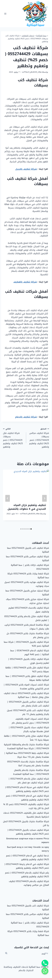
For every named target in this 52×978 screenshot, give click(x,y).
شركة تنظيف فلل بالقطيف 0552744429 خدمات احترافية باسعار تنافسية (26, 815)
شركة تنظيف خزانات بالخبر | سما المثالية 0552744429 (30, 567)
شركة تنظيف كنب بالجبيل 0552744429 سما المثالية (28, 550)
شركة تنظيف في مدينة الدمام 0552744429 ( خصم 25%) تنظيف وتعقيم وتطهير (27, 789)
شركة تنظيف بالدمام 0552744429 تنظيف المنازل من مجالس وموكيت (29, 883)
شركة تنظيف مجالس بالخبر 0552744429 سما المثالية (27, 558)
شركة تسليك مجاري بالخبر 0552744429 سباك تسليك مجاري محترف (27, 601)
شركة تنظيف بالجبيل (26, 169)
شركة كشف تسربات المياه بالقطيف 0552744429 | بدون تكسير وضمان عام (30, 721)
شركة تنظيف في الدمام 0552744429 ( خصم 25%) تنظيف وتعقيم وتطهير (27, 798)
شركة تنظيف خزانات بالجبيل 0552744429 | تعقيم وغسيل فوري (28, 661)
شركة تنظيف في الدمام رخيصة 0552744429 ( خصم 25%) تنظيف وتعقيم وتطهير (27, 866)
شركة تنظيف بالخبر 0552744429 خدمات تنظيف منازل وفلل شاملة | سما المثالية (26, 695)
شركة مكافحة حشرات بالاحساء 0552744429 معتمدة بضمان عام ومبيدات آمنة (28, 763)
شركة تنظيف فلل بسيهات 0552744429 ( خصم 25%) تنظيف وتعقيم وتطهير (13, 438)
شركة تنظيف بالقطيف (25, 282)
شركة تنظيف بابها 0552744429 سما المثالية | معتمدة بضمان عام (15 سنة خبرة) (26, 755)
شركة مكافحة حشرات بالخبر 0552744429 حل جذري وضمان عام (28, 635)
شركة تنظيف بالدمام (26, 417)
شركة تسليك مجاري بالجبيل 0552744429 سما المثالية (27, 593)
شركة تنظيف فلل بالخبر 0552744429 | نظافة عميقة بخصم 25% (27, 669)
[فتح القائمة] (5, 14)
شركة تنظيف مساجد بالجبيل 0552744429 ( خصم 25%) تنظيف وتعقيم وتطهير (28, 832)
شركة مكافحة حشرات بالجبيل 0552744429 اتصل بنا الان (26, 823)
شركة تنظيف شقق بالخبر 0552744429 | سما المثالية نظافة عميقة (27, 678)
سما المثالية (41, 35)
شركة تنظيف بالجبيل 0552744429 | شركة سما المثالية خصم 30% (26, 644)
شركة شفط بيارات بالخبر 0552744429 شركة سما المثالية (28, 575)
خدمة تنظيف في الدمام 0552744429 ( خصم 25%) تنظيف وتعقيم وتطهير (27, 857)
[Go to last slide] (44, 498)
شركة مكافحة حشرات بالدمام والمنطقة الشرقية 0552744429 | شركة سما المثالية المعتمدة (26, 746)
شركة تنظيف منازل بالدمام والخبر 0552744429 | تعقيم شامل (26, 618)
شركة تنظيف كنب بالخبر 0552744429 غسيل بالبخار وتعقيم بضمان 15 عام (28, 712)
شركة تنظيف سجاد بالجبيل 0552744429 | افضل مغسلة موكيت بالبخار (29, 729)
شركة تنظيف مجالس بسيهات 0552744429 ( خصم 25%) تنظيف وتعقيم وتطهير (39, 438)
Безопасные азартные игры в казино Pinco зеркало (27, 840)
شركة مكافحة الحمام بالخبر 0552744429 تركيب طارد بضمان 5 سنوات (26, 627)
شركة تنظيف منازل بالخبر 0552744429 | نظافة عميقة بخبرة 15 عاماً (26, 738)
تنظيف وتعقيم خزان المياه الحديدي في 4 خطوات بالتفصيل (27, 507)
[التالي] (7, 498)
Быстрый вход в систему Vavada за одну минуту (28, 849)
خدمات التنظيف (28, 35)
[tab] (31, 529)
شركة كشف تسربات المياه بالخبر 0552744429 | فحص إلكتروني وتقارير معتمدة (26, 687)
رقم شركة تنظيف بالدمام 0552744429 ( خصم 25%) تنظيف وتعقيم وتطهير (27, 875)
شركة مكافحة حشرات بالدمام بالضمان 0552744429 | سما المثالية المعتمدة (31, 772)
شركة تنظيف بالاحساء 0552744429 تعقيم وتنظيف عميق (28, 610)
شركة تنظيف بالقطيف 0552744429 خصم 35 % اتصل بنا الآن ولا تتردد (26, 806)
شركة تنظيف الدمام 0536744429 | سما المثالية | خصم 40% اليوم (29, 652)
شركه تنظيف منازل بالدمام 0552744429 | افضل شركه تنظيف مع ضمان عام (28, 781)
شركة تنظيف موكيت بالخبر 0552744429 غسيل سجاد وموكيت (26, 584)
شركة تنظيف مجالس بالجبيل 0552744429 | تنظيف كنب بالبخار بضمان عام (28, 704)
